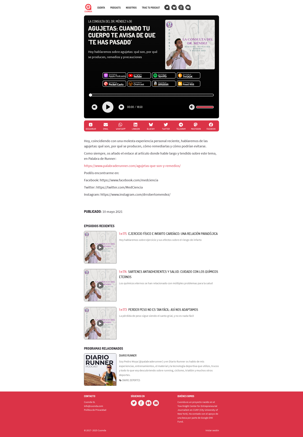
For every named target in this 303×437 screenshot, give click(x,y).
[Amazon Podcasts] (164, 84)
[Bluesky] (174, 7)
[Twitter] (167, 7)
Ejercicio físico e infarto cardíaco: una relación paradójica (173, 233)
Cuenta (101, 7)
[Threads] (181, 7)
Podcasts (115, 7)
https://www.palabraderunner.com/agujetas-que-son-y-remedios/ (132, 165)
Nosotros (131, 7)
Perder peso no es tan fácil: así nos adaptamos (163, 309)
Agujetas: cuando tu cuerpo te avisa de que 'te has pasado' (121, 35)
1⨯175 (123, 233)
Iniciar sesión (212, 430)
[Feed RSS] (188, 84)
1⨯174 (123, 271)
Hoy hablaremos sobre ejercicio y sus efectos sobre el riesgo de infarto (160, 240)
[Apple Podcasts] (114, 75)
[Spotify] (164, 75)
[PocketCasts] (114, 84)
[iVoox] (188, 75)
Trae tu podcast (151, 7)
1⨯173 (123, 309)
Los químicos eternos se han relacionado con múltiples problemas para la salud (166, 283)
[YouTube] (188, 7)
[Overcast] (139, 84)
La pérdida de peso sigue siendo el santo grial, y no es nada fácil (156, 315)
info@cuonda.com (93, 406)
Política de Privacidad (95, 409)
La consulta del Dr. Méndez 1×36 (110, 21)
